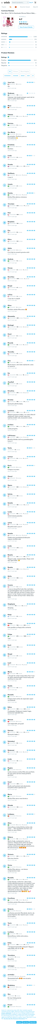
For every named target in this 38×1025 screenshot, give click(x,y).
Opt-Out (25, 1022)
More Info (33, 1022)
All (10, 71)
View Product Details (26, 27)
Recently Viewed (25, 7)
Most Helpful (25, 71)
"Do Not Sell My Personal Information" (14, 1018)
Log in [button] (31, 2)
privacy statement (6, 1013)
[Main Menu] (2, 2)
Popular (4, 7)
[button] (27, 2)
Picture (15, 71)
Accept (19, 1022)
